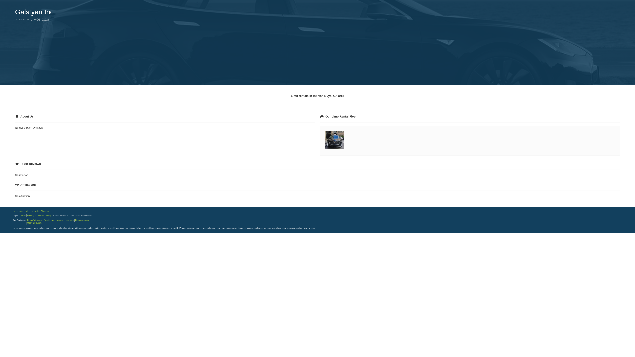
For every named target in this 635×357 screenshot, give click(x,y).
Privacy (30, 216)
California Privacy (43, 216)
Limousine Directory (40, 211)
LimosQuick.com (34, 220)
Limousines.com (82, 220)
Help (27, 211)
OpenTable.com (34, 223)
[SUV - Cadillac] (334, 149)
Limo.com (69, 220)
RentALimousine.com (53, 220)
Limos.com (17, 211)
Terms (23, 216)
